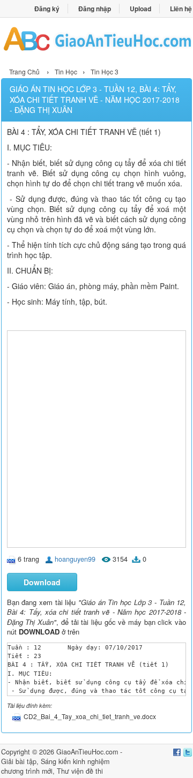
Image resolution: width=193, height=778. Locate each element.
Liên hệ (181, 8)
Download (42, 582)
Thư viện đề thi (80, 771)
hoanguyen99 (75, 559)
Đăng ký (47, 8)
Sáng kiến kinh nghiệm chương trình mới (55, 766)
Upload (140, 8)
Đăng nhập (94, 8)
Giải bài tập (18, 761)
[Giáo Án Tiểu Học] (96, 41)
